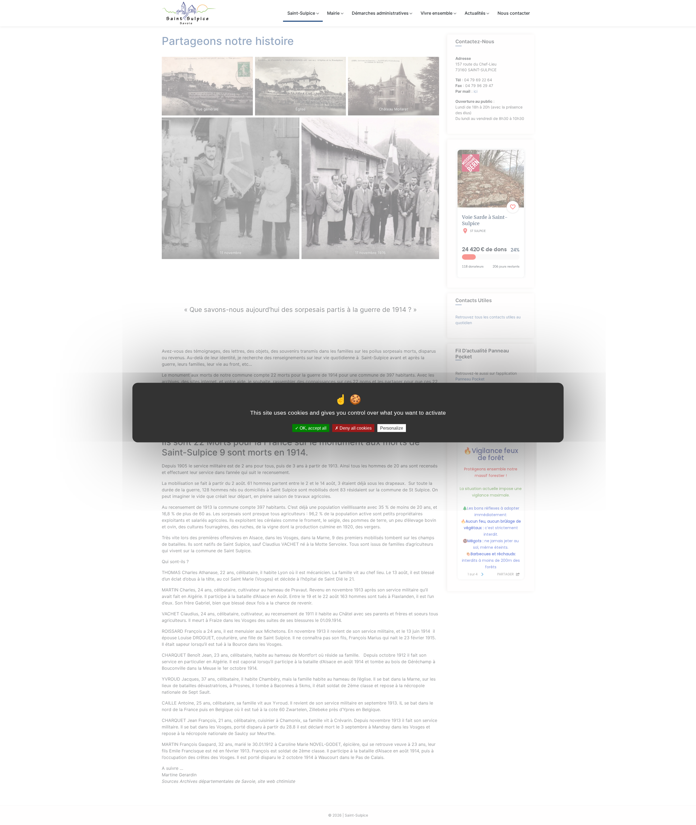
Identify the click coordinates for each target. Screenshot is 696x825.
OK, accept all (313, 428)
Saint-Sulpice (301, 13)
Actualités (475, 13)
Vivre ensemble (436, 13)
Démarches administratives (380, 13)
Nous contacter (514, 13)
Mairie (333, 13)
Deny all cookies (355, 428)
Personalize (391, 428)
